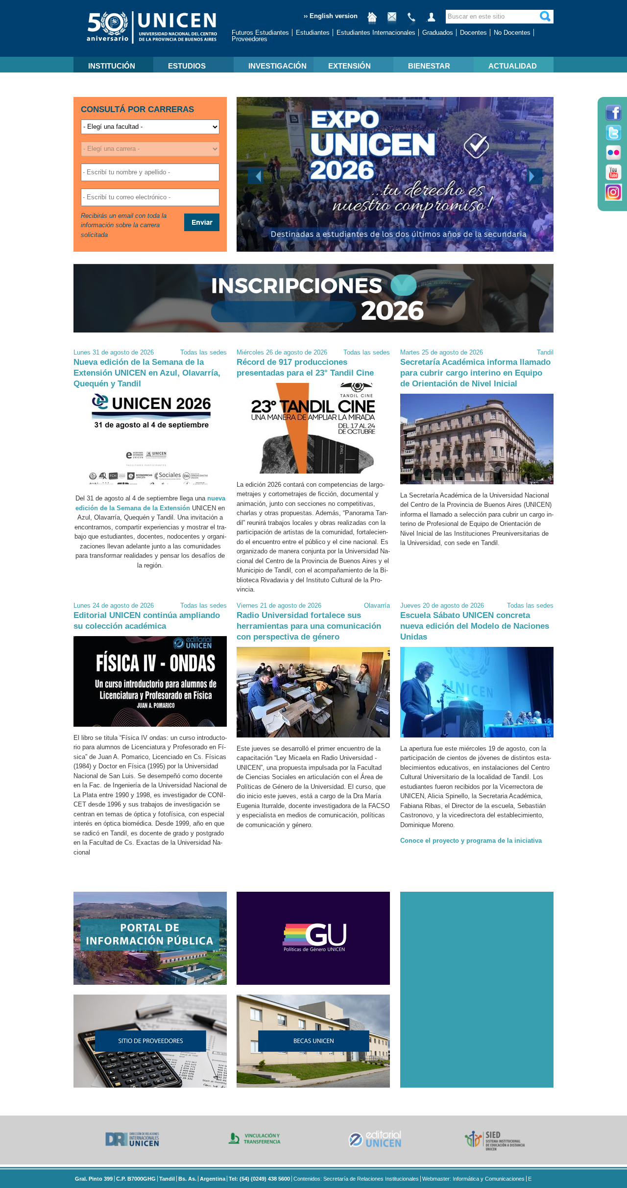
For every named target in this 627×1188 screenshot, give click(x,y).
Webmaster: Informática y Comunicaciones (473, 1179)
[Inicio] (372, 20)
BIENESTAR (429, 66)
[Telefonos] (411, 20)
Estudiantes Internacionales (376, 32)
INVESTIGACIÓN (277, 66)
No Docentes (512, 32)
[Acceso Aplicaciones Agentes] (431, 20)
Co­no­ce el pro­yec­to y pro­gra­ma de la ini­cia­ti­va (471, 840)
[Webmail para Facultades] (392, 20)
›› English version (331, 16)
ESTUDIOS (187, 66)
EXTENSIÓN (349, 66)
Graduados (437, 32)
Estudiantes (313, 32)
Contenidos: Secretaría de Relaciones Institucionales (356, 1179)
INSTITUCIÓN (111, 66)
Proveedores (249, 39)
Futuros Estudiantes (260, 32)
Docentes (473, 32)
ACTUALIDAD (512, 66)
